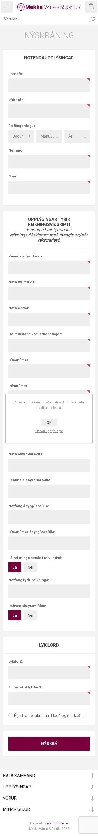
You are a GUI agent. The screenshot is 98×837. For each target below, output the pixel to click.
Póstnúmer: (18, 386)
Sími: (12, 176)
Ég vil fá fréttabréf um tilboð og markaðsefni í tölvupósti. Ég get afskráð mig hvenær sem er (52, 715)
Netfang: (15, 150)
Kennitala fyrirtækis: (26, 256)
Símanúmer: (19, 360)
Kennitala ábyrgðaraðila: (29, 480)
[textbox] (43, 19)
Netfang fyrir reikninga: (28, 580)
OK (49, 422)
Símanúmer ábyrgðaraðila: (31, 532)
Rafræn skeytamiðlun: (27, 606)
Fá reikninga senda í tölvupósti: (35, 558)
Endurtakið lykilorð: (25, 687)
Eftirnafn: (16, 100)
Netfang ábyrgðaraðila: (28, 506)
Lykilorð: (15, 661)
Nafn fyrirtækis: (22, 282)
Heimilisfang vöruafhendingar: (35, 334)
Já (15, 567)
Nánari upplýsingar (49, 431)
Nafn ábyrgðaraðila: (26, 454)
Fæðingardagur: (22, 126)
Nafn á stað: (18, 308)
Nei (30, 567)
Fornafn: (15, 74)
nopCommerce (57, 823)
